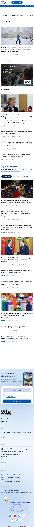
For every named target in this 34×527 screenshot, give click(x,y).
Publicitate (4, 421)
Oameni (16, 474)
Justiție (8, 125)
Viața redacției (12, 451)
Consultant (4, 456)
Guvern (6, 176)
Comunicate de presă (7, 264)
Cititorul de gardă (15, 454)
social (12, 458)
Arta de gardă (5, 454)
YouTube (14, 516)
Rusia (17, 176)
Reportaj (9, 481)
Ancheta (3, 490)
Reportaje (10, 474)
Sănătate (11, 449)
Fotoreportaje (23, 474)
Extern (3, 54)
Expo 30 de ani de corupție (15, 477)
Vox (14, 481)
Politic (3, 148)
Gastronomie (20, 451)
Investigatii (5, 486)
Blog (3, 445)
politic (7, 458)
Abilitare (3, 474)
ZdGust (3, 463)
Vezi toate (6, 15)
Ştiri (2, 428)
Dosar (8, 490)
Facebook (19, 516)
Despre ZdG (4, 419)
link (5, 77)
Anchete (3, 481)
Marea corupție (15, 490)
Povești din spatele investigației (10, 492)
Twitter (17, 520)
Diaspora (26, 449)
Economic (4, 219)
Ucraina (27, 176)
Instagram (24, 516)
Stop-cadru (19, 481)
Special (3, 470)
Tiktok (21, 520)
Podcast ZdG (19, 449)
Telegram (10, 516)
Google (12, 520)
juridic (3, 458)
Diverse (29, 432)
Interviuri (3, 477)
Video (2, 159)
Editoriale (4, 451)
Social (7, 136)
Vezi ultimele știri (27, 169)
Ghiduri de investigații (26, 492)
